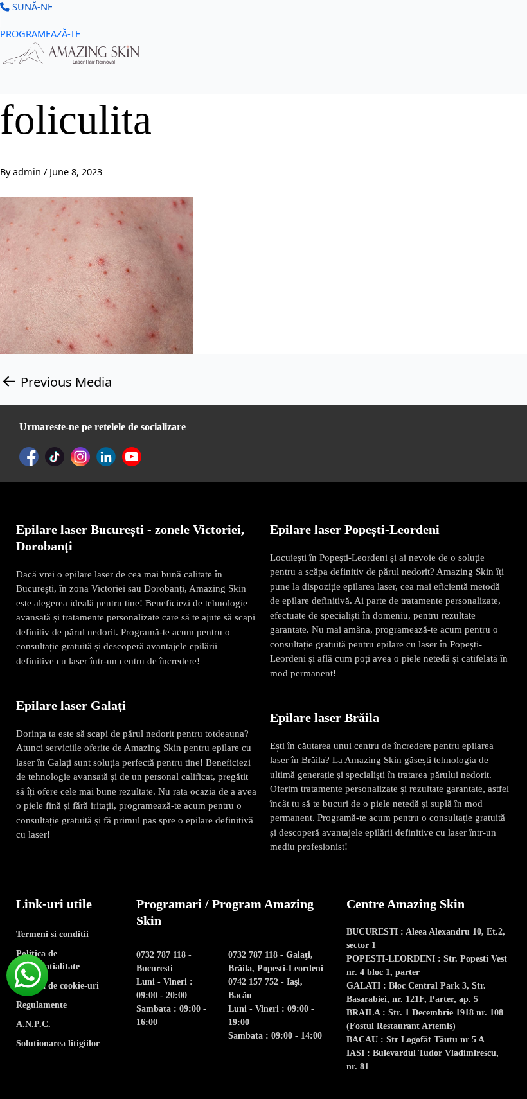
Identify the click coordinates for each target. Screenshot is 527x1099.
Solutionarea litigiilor (58, 1043)
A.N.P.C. (33, 1024)
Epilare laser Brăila (324, 717)
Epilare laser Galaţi (71, 705)
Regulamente (41, 1005)
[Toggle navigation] (7, 76)
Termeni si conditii (52, 934)
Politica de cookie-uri (57, 985)
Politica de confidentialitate (48, 960)
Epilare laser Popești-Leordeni (355, 529)
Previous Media (56, 381)
